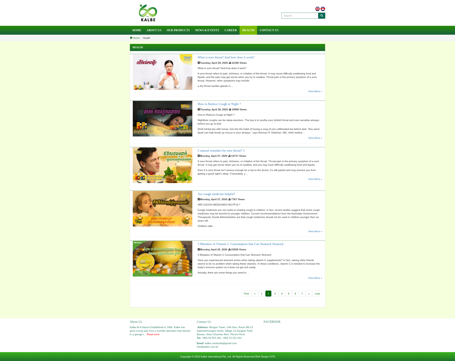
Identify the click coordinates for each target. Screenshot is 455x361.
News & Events (207, 30)
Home (136, 30)
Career (230, 30)
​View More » (315, 91)
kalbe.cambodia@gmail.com (221, 343)
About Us (154, 30)
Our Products (178, 30)
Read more (153, 334)
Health (248, 30)
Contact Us (269, 30)
